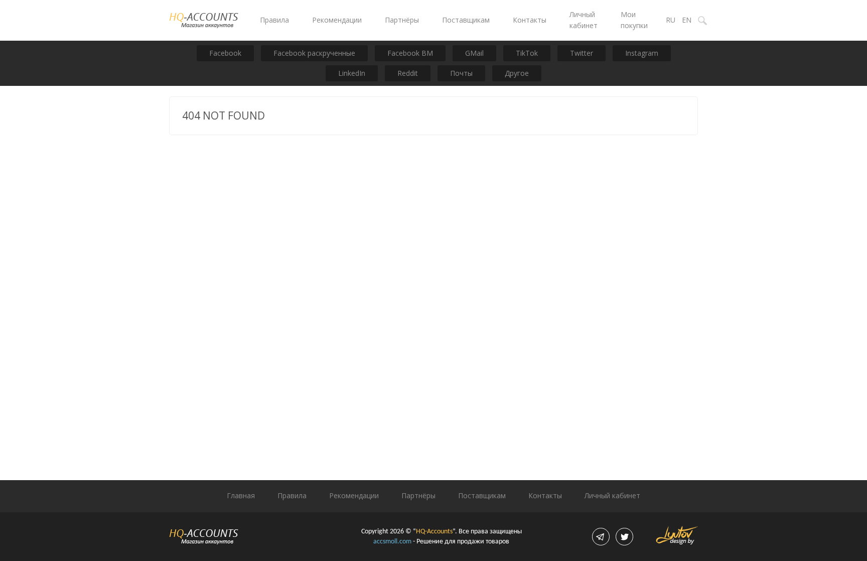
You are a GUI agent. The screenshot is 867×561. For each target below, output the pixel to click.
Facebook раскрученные (314, 53)
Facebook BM (410, 53)
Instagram (641, 53)
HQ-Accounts (434, 531)
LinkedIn (351, 73)
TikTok (527, 53)
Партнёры (402, 20)
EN (686, 20)
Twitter (581, 53)
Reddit (407, 73)
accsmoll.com (392, 541)
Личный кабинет (612, 495)
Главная (241, 495)
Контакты (529, 20)
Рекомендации (337, 20)
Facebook (225, 53)
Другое (517, 73)
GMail (474, 53)
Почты (461, 73)
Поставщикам (466, 20)
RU (670, 20)
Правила (274, 20)
